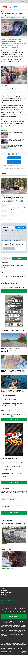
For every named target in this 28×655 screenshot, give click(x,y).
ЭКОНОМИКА (4, 543)
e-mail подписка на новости (10, 600)
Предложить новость (14, 162)
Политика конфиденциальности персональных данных (11, 648)
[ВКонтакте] (9, 154)
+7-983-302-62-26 (4, 638)
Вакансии (4, 595)
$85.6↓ (12, 1)
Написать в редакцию (14, 616)
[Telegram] (16, 154)
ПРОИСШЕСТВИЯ (5, 568)
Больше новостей (14, 291)
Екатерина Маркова (14, 17)
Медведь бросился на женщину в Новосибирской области (10, 548)
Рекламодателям (6, 593)
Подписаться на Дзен (9, 248)
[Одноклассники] (13, 154)
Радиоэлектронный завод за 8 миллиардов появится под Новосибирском (13, 524)
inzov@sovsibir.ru (4, 635)
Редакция (4, 591)
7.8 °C (9, 1)
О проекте (4, 588)
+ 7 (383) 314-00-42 (8, 634)
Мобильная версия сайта (8, 605)
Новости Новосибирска (15, 157)
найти (19, 258)
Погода (3, 597)
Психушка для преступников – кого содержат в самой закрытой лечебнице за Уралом (13, 239)
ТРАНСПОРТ (10, 195)
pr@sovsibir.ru (19, 636)
